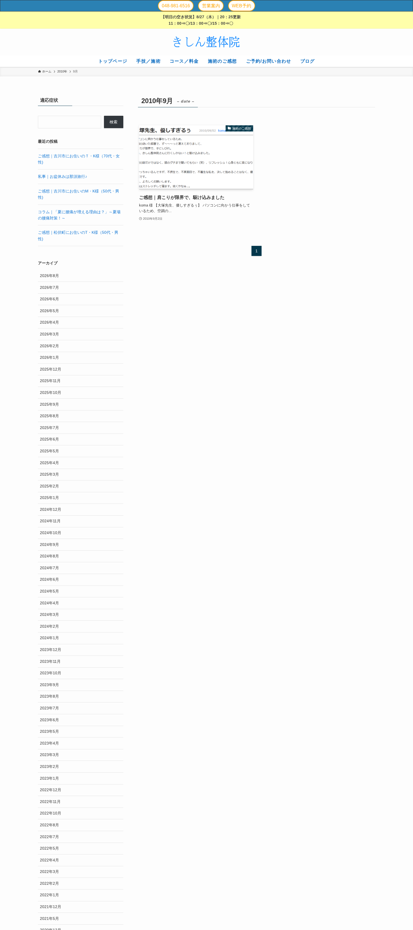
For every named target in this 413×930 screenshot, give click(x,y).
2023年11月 (50, 661)
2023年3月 (49, 754)
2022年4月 (49, 860)
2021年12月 (50, 906)
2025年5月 (49, 451)
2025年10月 (50, 392)
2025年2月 (49, 486)
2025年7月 (49, 427)
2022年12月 (50, 790)
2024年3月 (49, 614)
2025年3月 (49, 474)
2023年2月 (49, 766)
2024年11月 (50, 521)
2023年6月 (49, 720)
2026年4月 (49, 322)
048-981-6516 (176, 5)
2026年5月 (49, 311)
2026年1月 (49, 357)
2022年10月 (50, 813)
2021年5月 (49, 918)
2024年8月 (49, 556)
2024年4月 (49, 603)
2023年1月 (49, 778)
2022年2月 (49, 883)
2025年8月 (49, 416)
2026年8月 (49, 275)
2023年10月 (50, 673)
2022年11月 (50, 801)
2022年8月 (49, 825)
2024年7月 (49, 568)
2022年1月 (49, 895)
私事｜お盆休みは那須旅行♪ (62, 176)
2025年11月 (50, 380)
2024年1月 (49, 638)
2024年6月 (49, 579)
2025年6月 (49, 439)
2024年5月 (49, 591)
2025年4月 (49, 463)
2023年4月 (49, 743)
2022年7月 (49, 836)
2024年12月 (50, 509)
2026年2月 (49, 346)
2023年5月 (49, 731)
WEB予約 (241, 5)
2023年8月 (49, 696)
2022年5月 (49, 848)
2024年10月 (50, 532)
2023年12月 (50, 649)
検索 (113, 122)
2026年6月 (49, 299)
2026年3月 (49, 334)
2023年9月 (49, 684)
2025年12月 (50, 369)
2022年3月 (49, 871)
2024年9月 (49, 544)
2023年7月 (49, 708)
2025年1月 (49, 497)
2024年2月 (49, 626)
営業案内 (211, 5)
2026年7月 (49, 287)
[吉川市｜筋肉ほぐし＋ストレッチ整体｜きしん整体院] (206, 42)
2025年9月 (49, 404)
